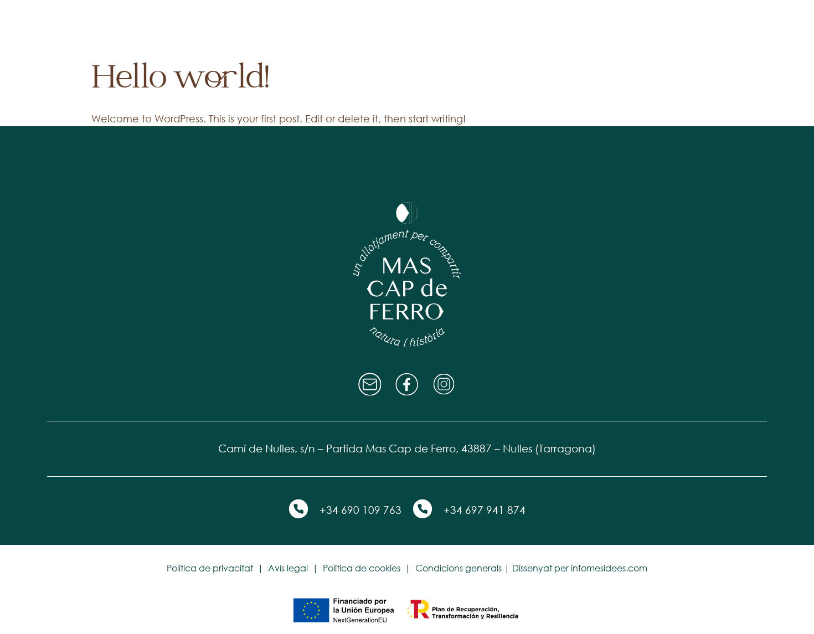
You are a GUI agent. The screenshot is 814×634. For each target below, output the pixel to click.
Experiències (362, 27)
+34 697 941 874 (485, 509)
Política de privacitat (210, 568)
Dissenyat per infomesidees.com (579, 568)
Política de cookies (361, 568)
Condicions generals (458, 568)
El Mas (287, 27)
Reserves (528, 27)
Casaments (450, 27)
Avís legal (288, 568)
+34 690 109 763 (360, 509)
